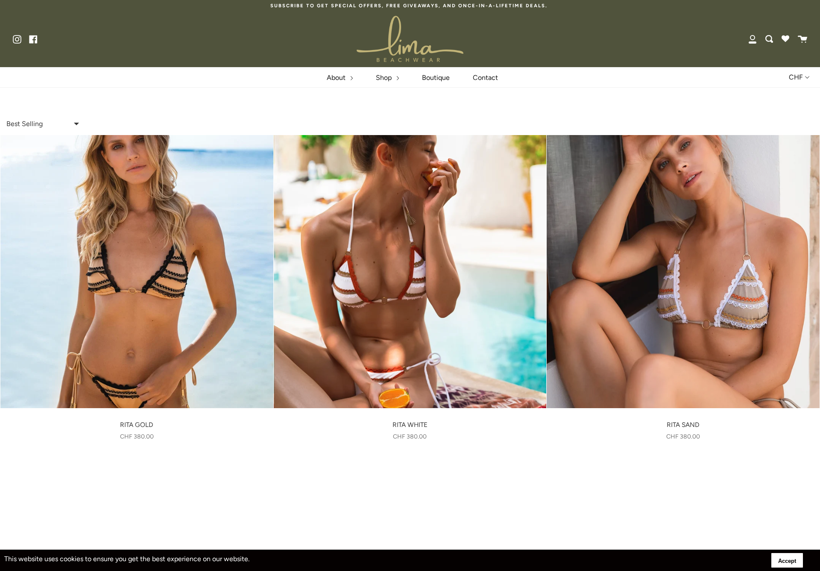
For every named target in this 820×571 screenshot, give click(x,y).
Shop (384, 78)
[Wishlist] (785, 39)
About (337, 78)
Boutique (436, 78)
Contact (485, 78)
